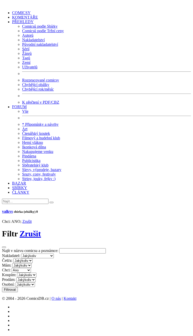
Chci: (6, 270)
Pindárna (29, 156)
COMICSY (21, 13)
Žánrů (27, 53)
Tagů (26, 58)
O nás (56, 298)
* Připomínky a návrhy (40, 124)
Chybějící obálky (35, 84)
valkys (7, 211)
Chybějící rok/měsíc (38, 89)
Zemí (26, 62)
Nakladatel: (11, 256)
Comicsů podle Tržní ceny (43, 31)
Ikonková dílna (34, 147)
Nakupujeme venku (37, 151)
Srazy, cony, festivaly (39, 174)
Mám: (6, 265)
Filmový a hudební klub (41, 138)
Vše (25, 111)
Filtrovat (10, 289)
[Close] (4, 247)
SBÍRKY (19, 188)
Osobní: (8, 284)
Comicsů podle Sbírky (40, 26)
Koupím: (9, 275)
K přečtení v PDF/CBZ (40, 102)
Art (24, 129)
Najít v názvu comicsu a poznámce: (30, 250)
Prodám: (8, 279)
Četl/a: (7, 260)
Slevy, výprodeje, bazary (41, 169)
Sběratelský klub (35, 165)
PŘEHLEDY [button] (23, 22)
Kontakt (70, 298)
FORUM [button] (19, 107)
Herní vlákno (32, 142)
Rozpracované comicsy (40, 80)
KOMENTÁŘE (25, 17)
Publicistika (31, 160)
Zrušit (27, 221)
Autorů (27, 35)
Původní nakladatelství (40, 44)
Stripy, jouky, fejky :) (39, 179)
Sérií (25, 49)
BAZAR (19, 183)
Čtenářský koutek (36, 133)
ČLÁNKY (20, 192)
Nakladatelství (33, 40)
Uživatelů (29, 67)
